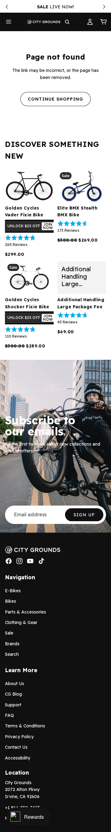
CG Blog (13, 694)
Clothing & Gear (21, 622)
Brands (12, 644)
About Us (14, 683)
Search (12, 654)
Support (13, 705)
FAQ (9, 715)
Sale (9, 633)
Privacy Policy (19, 736)
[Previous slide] (7, 7)
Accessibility (17, 757)
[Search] (67, 22)
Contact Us (16, 747)
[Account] (90, 22)
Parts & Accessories (25, 611)
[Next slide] (104, 7)
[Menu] (8, 22)
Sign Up (84, 515)
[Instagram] (19, 561)
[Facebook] (8, 561)
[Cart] (103, 22)
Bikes (10, 601)
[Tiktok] (41, 561)
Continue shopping (55, 99)
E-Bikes (13, 590)
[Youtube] (30, 561)
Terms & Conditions (25, 726)
